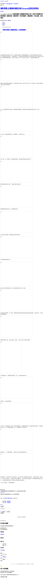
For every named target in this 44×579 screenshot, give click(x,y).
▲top (1, 504)
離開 (6, 576)
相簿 (3, 22)
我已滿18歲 (2, 576)
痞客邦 (9, 498)
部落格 (4, 23)
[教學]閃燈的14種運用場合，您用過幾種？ (15, 29)
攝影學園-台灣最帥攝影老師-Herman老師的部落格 (19, 8)
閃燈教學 (9, 502)
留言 (11, 498)
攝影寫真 (9, 20)
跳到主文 (2, 11)
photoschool (2, 492)
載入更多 (2, 506)
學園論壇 (2, 534)
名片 (3, 25)
